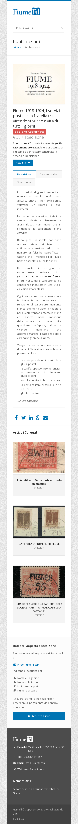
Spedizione (24, 182)
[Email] (45, 418)
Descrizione (24, 174)
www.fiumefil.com (34, 769)
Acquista (21, 162)
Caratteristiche (49, 174)
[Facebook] (16, 418)
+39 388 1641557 (32, 757)
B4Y (15, 813)
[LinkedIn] (31, 418)
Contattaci (18, 818)
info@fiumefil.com (28, 664)
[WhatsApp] (38, 418)
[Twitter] (23, 418)
